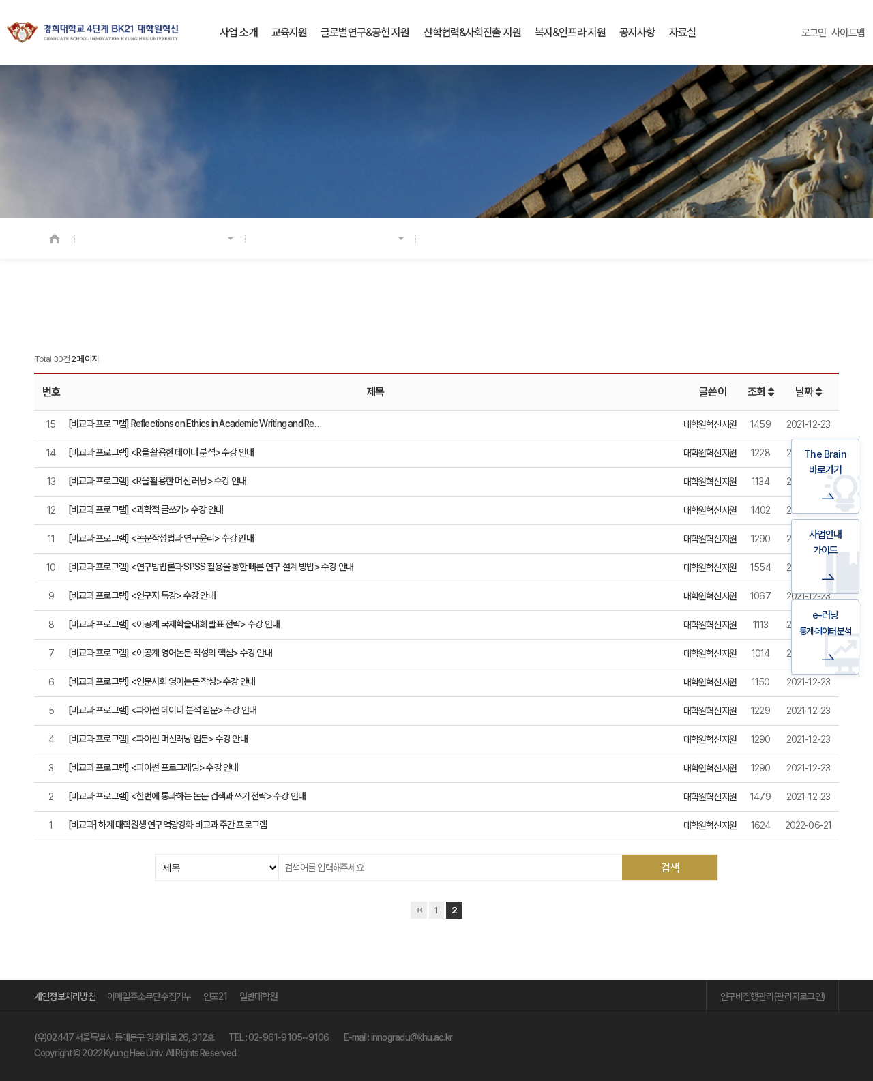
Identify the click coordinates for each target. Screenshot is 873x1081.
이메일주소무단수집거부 (149, 996)
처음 (419, 910)
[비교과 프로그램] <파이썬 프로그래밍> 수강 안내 (153, 767)
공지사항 (637, 32)
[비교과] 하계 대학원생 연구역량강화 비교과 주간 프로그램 (167, 824)
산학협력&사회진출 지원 (472, 32)
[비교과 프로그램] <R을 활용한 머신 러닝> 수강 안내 (157, 480)
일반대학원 (258, 996)
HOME (54, 238)
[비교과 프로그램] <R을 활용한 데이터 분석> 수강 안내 (161, 452)
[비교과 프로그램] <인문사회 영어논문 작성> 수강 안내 (161, 681)
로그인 (814, 33)
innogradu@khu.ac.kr (411, 1037)
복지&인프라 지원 (570, 32)
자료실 (682, 32)
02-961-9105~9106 (288, 1037)
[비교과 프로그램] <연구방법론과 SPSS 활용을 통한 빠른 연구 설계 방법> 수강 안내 (210, 566)
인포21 (215, 996)
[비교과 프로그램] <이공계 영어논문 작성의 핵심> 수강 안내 (170, 652)
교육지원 (289, 32)
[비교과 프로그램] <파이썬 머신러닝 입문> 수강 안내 (158, 738)
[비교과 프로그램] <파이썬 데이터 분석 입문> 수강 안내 (162, 710)
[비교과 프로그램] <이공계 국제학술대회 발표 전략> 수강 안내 (174, 624)
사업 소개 (239, 32)
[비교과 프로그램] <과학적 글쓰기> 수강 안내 (145, 509)
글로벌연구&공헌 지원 (365, 32)
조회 (757, 391)
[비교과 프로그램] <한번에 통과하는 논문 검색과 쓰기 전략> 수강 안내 (187, 795)
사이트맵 (848, 33)
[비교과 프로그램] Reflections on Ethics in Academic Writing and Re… (194, 423)
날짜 (805, 391)
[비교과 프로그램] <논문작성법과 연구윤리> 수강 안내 (161, 538)
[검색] (669, 867)
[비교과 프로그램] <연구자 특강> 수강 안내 (142, 595)
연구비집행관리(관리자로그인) (772, 996)
